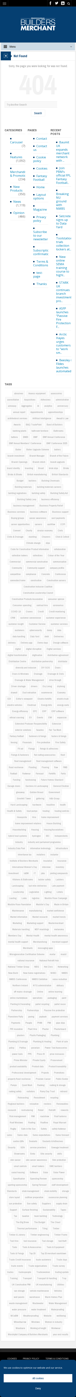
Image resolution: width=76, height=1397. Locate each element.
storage (65, 1191)
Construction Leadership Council (38, 592)
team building (40, 1216)
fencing (14, 742)
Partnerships (33, 1010)
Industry (19, 842)
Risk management (17, 1116)
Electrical (31, 705)
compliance (31, 574)
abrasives (18, 393)
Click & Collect (62, 536)
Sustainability (49, 1209)
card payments (58, 518)
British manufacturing (37, 474)
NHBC (53, 973)
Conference (60, 574)
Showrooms (19, 1153)
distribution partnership (42, 661)
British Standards (60, 474)
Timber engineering (39, 1234)
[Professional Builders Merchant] (38, 23)
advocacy (12, 405)
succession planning (58, 1197)
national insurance (26, 960)
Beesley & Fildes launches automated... (64, 365)
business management (23, 505)
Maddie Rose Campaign (56, 898)
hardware (36, 804)
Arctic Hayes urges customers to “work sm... (63, 343)
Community (17, 567)
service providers (38, 1147)
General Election (61, 786)
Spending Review (38, 1178)
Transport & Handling (47, 1278)
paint (64, 997)
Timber (56, 1228)
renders (47, 1103)
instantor (54, 854)
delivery (11, 642)
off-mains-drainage (23, 991)
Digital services (54, 648)
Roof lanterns (60, 1116)
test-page (38, 274)
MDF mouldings (42, 929)
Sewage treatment (59, 1147)
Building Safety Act (59, 493)
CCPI (62, 524)
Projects (45, 1072)
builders (32, 480)
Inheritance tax (24, 854)
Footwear (26, 773)
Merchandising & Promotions (20, 173)
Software (34, 1172)
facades (40, 729)
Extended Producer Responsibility (31, 723)
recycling (54, 1097)
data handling (19, 636)
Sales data (22, 1135)
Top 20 (32, 1253)
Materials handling (21, 929)
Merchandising (40, 941)
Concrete (45, 574)
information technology (40, 848)
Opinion (18, 213)
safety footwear (59, 1128)
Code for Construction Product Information (30, 549)
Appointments (36, 412)
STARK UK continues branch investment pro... (64, 292)
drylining (61, 686)
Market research (40, 916)
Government (54, 792)
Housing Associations (53, 829)
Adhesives (46, 399)
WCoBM (14, 1315)
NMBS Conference (18, 979)
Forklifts (52, 773)
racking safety (15, 1091)
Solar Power (59, 1172)
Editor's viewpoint (24, 698)
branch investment (16, 455)
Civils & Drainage (15, 536)
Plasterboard (60, 1029)
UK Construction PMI (21, 1284)
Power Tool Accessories (56, 1047)
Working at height (38, 1328)
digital (18, 648)
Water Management (58, 1303)
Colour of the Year (56, 555)
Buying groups (17, 518)
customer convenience (30, 617)
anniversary (62, 405)
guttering (40, 798)
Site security (46, 1153)
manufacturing (35, 910)
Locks (24, 898)
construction (36, 580)
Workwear (56, 1328)
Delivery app (26, 642)
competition (15, 574)
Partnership (16, 1010)
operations (37, 997)
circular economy (45, 530)
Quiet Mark (27, 1085)
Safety (44, 1128)
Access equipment (37, 393)
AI (38, 405)
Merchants (28, 948)
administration (62, 399)
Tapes (63, 1209)
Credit (41, 611)
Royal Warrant (59, 1122)
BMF (35, 437)
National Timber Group (18, 966)
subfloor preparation (34, 1197)
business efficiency (50, 499)
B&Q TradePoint (34, 424)
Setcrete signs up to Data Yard (63, 221)
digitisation (37, 655)
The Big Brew (22, 1222)
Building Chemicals (51, 480)
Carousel (16, 142)
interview (46, 867)
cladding (33, 536)
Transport (27, 1278)
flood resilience (16, 767)
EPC (35, 711)
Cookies (41, 168)
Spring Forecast (39, 1184)
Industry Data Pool (16, 848)
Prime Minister (20, 1060)
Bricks (66, 468)
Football (13, 773)
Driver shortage (18, 686)
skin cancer (15, 1159)
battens (14, 437)
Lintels (60, 892)
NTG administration (42, 985)
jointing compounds (59, 873)
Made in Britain (61, 904)
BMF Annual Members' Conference (25, 443)
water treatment (38, 1309)
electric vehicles (14, 705)
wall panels (19, 1297)
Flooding (33, 767)
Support (13, 1209)
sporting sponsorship (17, 1184)
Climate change (33, 543)
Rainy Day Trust (47, 1091)
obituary (60, 985)
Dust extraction (29, 692)
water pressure (19, 1309)
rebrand (63, 1091)
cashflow (51, 524)
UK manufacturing (44, 1284)
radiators (31, 1091)
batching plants (19, 430)
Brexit (41, 468)
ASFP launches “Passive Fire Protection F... (63, 318)
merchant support (60, 941)
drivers (34, 686)
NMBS (65, 973)
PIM (49, 1022)
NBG (36, 966)
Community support (36, 567)
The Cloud (55, 1222)
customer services (59, 624)
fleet (63, 754)
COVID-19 (16, 611)
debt (46, 636)
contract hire (42, 605)
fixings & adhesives (49, 748)
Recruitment (39, 1097)
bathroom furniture (40, 430)
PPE (30, 1054)
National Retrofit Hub (49, 960)
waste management (18, 1303)
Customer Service (37, 624)
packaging (52, 997)
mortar (53, 954)
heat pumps (32, 811)
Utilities (60, 1284)
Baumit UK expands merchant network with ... (62, 151)
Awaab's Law (62, 418)
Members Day (14, 935)
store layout (14, 1197)
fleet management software (49, 761)
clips (48, 543)
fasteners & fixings (37, 736)
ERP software (57, 711)
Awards (17, 424)
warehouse (35, 1297)
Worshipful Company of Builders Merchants (28, 1334)
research (12, 1110)
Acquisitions (29, 399)
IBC (47, 835)
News (17, 201)
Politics (22, 1047)
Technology (57, 1216)
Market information (18, 916)
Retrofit (52, 1110)
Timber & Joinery (17, 1234)
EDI (9, 698)
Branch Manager (37, 455)
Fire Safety (60, 742)
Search (38, 113)
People (28, 1022)
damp (49, 630)
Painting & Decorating (20, 1004)
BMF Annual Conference (54, 437)
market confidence (55, 910)
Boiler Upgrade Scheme (37, 449)
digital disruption (34, 648)
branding (29, 468)
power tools (17, 1054)
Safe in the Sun (28, 1128)
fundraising (30, 779)
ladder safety (44, 879)
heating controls (62, 811)
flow (56, 767)
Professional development (24, 1072)
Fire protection (43, 742)
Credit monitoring (57, 611)
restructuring (27, 1110)
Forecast (40, 773)
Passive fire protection (54, 1010)
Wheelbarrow (20, 1322)
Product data (38, 1066)
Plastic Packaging (38, 1035)
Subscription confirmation (42, 252)
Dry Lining (47, 686)
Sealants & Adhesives (52, 1141)
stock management (30, 1191)
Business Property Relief (51, 505)
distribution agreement (57, 655)
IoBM (26, 873)
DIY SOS (45, 667)
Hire (34, 817)
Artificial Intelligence (41, 418)
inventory (60, 867)
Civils (60, 530)
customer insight (16, 624)
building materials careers (49, 486)
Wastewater (38, 1303)
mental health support (18, 941)
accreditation (13, 399)
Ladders (60, 879)
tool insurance (30, 1240)
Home (40, 187)
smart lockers (38, 1166)
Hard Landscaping (19, 804)
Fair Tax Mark (55, 729)
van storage (19, 1290)
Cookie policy (39, 159)
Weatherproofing (31, 1315)
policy (11, 1047)
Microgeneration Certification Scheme (27, 954)
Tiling (44, 1228)
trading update (62, 1272)
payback (42, 1016)
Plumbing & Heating (42, 1041)
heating (46, 811)
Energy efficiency (20, 711)
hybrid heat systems (17, 835)
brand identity (13, 468)
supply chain (61, 1203)
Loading (12, 898)
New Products (16, 188)
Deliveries (59, 636)
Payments (15, 1022)
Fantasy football (17, 736)
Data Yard (34, 636)
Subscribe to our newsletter (40, 235)
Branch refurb (39, 462)
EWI (50, 717)
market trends (59, 916)
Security (11, 1147)
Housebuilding (19, 829)
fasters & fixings (58, 736)
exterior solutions (23, 729)
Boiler (18, 449)
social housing (18, 1172)
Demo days (42, 642)
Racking (40, 1085)
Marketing (17, 923)
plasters (21, 1035)
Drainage (38, 673)
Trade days (61, 1259)
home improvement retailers (28, 823)
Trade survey (58, 1265)
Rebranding (23, 1097)
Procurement (56, 1060)
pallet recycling (42, 1004)
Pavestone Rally (15, 1016)
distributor (62, 661)
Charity (29, 530)
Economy (61, 692)
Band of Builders (55, 424)
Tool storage (47, 1240)
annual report (19, 412)
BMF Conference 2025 (56, 443)
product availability (18, 1066)
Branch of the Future (59, 455)
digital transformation (17, 655)
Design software (60, 642)
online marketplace (18, 997)
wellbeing (61, 1315)
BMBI (25, 437)
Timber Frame (60, 1234)
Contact (41, 138)
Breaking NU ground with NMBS (62, 201)
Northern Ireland (20, 985)
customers (19, 630)
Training (14, 1278)
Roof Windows (16, 1122)
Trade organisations (37, 1265)
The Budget (39, 1222)
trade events (17, 1265)
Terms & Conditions (40, 263)
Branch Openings (19, 462)
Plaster (45, 1029)
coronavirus (58, 605)
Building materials (23, 486)
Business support (60, 511)
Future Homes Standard (52, 779)
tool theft (62, 1240)
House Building (53, 823)
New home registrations (34, 973)
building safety (38, 493)
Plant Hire (32, 1029)
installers (41, 854)
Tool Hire (14, 1240)
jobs (43, 873)
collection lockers (20, 555)
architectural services (17, 418)
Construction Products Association (27, 599)
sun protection (15, 1203)
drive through (55, 680)
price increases (57, 1054)
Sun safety (32, 1203)
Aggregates (26, 405)
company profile (57, 567)
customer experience (56, 617)
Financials (27, 742)
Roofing (31, 1122)
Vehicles (58, 1290)
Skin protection (59, 1159)
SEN (22, 1147)
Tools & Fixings (17, 1253)
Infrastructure (62, 848)
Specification (19, 1178)
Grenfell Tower (24, 798)
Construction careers (56, 580)
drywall (14, 692)
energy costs (63, 705)
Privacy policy (39, 219)
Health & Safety (14, 811)
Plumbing (55, 1035)
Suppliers (46, 1203)
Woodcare (20, 1328)
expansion (62, 717)
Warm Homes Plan (53, 1297)
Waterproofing (57, 1309)
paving (31, 1016)
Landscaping (17, 885)
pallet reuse (60, 1004)
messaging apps (45, 948)
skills (59, 1153)
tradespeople (25, 1272)
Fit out (20, 748)
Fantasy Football (40, 177)
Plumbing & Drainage (18, 1041)
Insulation (47, 860)
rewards (64, 1110)
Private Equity (39, 1060)
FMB (65, 767)
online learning (55, 991)
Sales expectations (41, 1135)
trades (10, 1272)
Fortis (63, 773)
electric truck (62, 698)
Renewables (62, 1103)
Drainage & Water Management (29, 680)
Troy (64, 1278)
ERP (44, 711)
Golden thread (36, 792)
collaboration (60, 549)
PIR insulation (16, 1029)
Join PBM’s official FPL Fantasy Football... (63, 175)
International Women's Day (24, 867)
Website (47, 1315)
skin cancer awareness (36, 1159)
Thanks (41, 284)
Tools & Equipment (55, 1247)
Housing (35, 829)
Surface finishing (30, 1209)
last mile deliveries (38, 885)
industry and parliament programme (44, 842)
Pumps (14, 1085)
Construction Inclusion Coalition (38, 586)
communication (59, 561)
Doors (58, 667)
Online (40, 991)
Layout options (39, 196)
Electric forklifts (45, 698)
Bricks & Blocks (15, 474)
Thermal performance (27, 1228)
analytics (48, 405)
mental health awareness (56, 935)
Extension (56, 723)
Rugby (13, 1128)
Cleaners (46, 536)
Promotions (59, 1072)
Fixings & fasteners (20, 754)
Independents (61, 835)
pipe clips (60, 1022)
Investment (13, 873)
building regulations (17, 493)
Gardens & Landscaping (36, 786)
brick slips (53, 468)
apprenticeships (55, 412)
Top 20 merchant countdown (53, 1253)
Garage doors (13, 786)
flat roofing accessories (45, 754)
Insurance (61, 860)
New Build (13, 973)
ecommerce (46, 692)
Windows (35, 1322)
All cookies (38, 1378)
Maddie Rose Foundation (19, 904)
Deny (38, 1388)
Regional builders (16, 1103)
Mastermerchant (56, 923)
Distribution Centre (17, 661)
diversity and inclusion (25, 667)
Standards (12, 1191)
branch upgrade (57, 462)
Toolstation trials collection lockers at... (64, 243)
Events (40, 717)
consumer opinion (56, 599)
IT (35, 873)
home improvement (50, 817)
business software (38, 511)
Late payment (58, 885)
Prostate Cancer (43, 1078)
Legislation (34, 892)
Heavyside (22, 817)
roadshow (44, 1116)
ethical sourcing (17, 717)
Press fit (41, 1054)
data (59, 630)
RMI (33, 1116)
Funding (16, 779)
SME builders (55, 1166)
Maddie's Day (42, 904)
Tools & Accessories (31, 1247)
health (63, 804)
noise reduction (60, 979)
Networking (63, 966)
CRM (13, 617)
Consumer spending (22, 605)
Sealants (33, 1141)
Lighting (47, 892)
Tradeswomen (43, 1272)
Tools (14, 1247)
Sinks (32, 1153)
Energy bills (46, 705)
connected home (17, 580)
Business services (16, 511)
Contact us (40, 148)
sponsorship (57, 1178)
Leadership (18, 892)
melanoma (59, 929)
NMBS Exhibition (39, 979)
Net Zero (48, 966)
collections (38, 555)
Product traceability (57, 1066)
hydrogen (36, 835)
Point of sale (62, 1041)
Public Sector (62, 1078)
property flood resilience (19, 1078)
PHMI (39, 1022)
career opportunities (20, 524)
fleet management (22, 761)
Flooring (45, 767)
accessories (56, 393)
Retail (41, 1110)
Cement (16, 530)
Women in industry (53, 1322)
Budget (20, 480)
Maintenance (18, 910)
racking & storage (58, 1085)
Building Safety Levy (26, 499)
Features (16, 157)
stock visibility (50, 1191)
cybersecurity (36, 630)
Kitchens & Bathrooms (23, 879)
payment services (60, 1016)
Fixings (31, 748)
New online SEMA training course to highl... (62, 266)
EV (30, 717)
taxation (25, 1216)
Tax (15, 1216)
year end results (60, 1334)
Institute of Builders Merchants (24, 860)
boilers (57, 449)
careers (38, 524)
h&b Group (54, 798)
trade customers (43, 1259)
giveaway (20, 792)
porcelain (35, 1047)
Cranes (29, 611)
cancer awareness (37, 518)
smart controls (20, 1166)
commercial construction (37, 561)
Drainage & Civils (56, 673)
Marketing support (35, 923)
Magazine (40, 209)
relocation (34, 1103)
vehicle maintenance (39, 1290)
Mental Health (32, 935)
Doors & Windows (20, 673)
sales (9, 1135)
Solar (45, 1172)
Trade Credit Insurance (20, 1259)
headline (50, 804)
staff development (60, 1184)
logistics (35, 898)
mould (63, 954)
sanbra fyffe (18, 1141)
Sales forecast (62, 1135)
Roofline (44, 1122)
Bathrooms (58, 430)
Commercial (15, 561)
